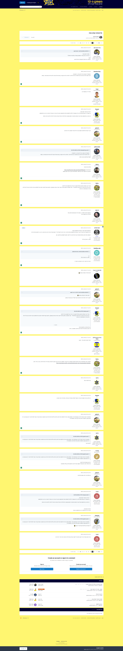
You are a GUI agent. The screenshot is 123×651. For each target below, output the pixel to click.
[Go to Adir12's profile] (97, 215)
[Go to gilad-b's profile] (97, 134)
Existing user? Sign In (31, 2)
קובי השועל (31, 589)
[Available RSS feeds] (21, 618)
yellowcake (97, 147)
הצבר (97, 491)
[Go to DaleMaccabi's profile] (97, 253)
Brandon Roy (97, 71)
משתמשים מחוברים (83, 6)
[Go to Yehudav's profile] (97, 521)
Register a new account (81, 569)
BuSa (97, 183)
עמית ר (97, 450)
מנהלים (90, 6)
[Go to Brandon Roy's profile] (97, 76)
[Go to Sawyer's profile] (97, 115)
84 (76, 584)
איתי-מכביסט (97, 47)
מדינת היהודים (89, 38)
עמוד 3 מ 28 (73, 42)
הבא (80, 42)
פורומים (100, 6)
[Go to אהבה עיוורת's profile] (35, 605)
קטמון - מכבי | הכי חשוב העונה (96, 589)
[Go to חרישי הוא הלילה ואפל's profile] (97, 345)
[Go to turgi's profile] (97, 95)
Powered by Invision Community (61, 643)
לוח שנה (95, 6)
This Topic (26, 6)
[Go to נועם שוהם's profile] (100, 37)
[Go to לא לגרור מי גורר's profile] (97, 276)
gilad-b (97, 128)
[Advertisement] (80, 22)
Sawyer (97, 109)
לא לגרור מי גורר (97, 270)
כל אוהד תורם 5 (99, 594)
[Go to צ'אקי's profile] (97, 382)
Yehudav (97, 515)
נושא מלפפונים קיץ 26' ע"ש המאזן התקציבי (93, 584)
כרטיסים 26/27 (99, 604)
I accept (23, 648)
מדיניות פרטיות (64, 641)
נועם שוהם (95, 36)
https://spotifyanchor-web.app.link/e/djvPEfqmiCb (74, 169)
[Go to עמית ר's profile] (97, 456)
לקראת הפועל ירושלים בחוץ (96, 599)
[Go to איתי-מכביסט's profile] (97, 52)
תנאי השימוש (86, 649)
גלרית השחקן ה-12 (74, 6)
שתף (32, 37)
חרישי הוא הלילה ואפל (97, 338)
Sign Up (22, 2)
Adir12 (97, 210)
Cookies (58, 641)
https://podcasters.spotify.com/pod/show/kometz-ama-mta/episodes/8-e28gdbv (73, 363)
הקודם (99, 42)
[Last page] (78, 43)
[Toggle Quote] (88, 51)
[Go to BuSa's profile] (97, 188)
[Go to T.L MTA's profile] (35, 595)
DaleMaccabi (97, 248)
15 (81, 589)
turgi (97, 89)
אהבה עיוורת (31, 604)
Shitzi (97, 164)
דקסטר (77, 51)
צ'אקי (97, 378)
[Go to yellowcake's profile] (97, 151)
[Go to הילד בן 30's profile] (35, 585)
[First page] (102, 43)
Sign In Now (42, 569)
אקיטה (100, 585)
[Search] (21, 7)
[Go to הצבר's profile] (97, 496)
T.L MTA (100, 595)
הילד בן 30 (31, 584)
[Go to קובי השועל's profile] (35, 590)
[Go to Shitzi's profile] (97, 170)
